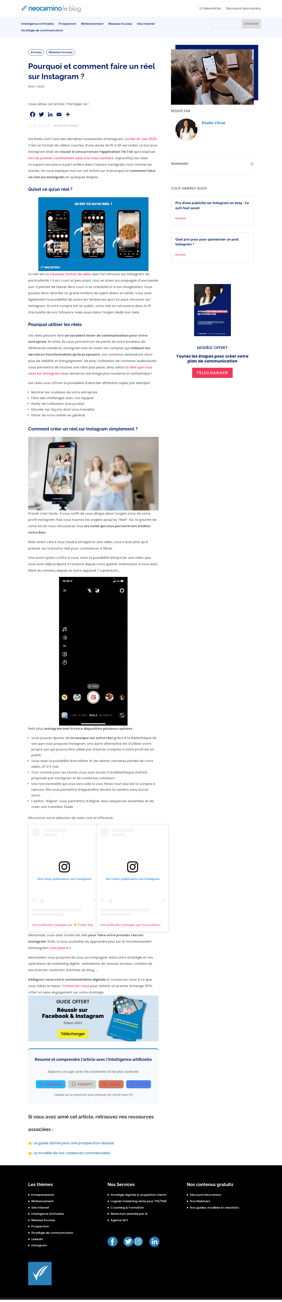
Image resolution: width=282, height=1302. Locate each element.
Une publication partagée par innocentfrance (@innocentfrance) (144, 925)
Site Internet (146, 24)
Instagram (39, 1245)
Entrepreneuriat (42, 1195)
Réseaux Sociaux (120, 24)
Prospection (67, 24)
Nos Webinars (200, 1201)
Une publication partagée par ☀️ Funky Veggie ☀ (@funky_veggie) (78, 925)
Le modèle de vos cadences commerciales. (72, 1153)
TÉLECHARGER (212, 372)
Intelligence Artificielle (37, 24)
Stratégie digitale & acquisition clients (138, 1195)
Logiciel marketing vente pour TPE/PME (139, 1201)
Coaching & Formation (127, 1207)
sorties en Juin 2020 (140, 139)
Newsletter (212, 8)
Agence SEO (119, 1220)
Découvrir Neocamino (243, 8)
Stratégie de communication (42, 30)
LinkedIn (37, 1239)
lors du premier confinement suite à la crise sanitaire (70, 158)
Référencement (92, 24)
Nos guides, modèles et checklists (214, 1207)
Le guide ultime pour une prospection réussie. (74, 1143)
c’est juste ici (59, 948)
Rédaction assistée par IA (129, 1214)
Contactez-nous (76, 986)
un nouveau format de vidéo (68, 274)
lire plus (180, 218)
